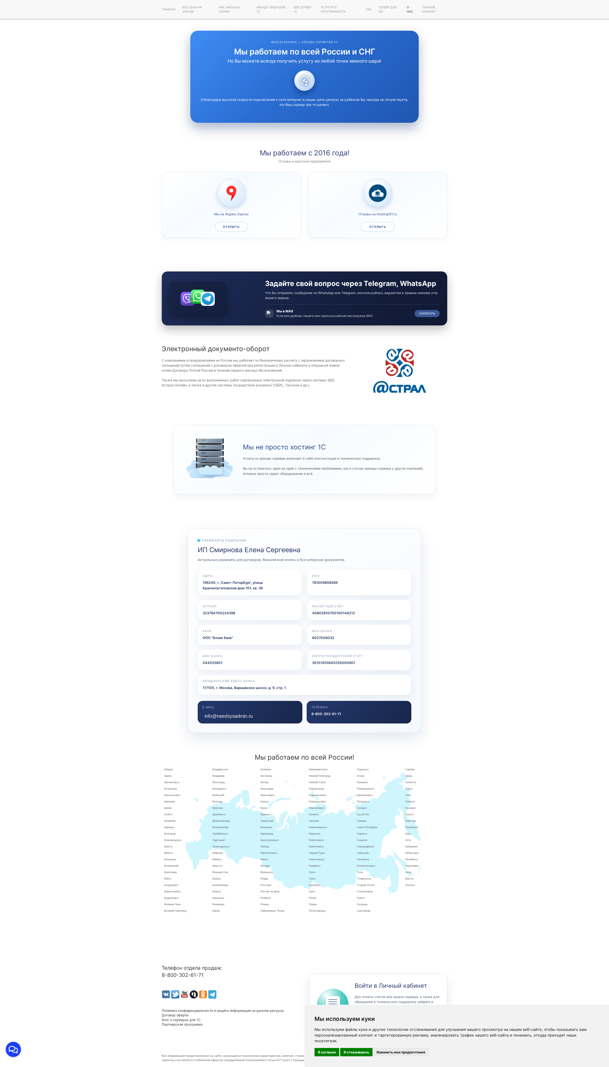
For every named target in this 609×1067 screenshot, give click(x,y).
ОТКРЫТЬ (231, 227)
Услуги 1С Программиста (333, 9)
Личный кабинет (429, 9)
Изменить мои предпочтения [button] (401, 1052)
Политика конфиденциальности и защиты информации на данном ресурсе (223, 1010)
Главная (168, 9)
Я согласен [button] (327, 1052)
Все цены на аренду (192, 9)
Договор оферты (175, 1015)
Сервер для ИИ (387, 9)
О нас (410, 9)
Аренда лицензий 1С (270, 9)
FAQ (368, 9)
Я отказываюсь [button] (356, 1052)
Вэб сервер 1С (302, 9)
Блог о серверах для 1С (181, 1020)
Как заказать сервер (229, 9)
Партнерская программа (182, 1024)
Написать (427, 313)
